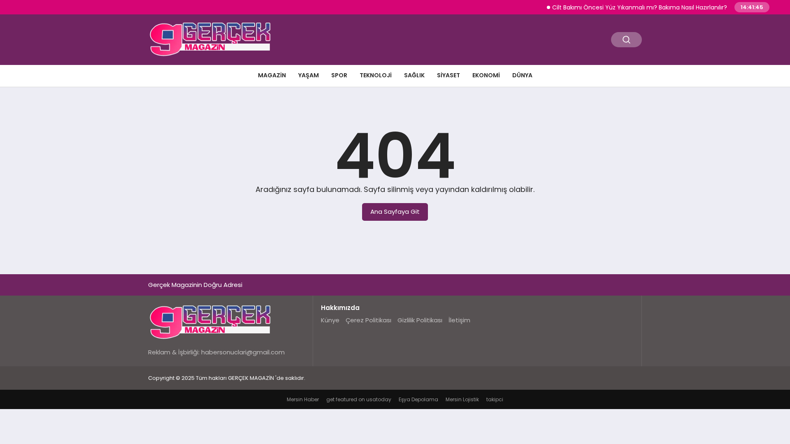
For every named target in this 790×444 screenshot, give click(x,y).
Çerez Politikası (368, 320)
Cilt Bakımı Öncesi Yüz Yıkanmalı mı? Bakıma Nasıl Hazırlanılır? (633, 7)
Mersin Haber (303, 399)
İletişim (459, 320)
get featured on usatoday (358, 399)
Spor (339, 75)
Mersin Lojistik (462, 399)
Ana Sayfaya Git (395, 211)
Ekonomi (486, 75)
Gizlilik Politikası (419, 320)
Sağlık (414, 75)
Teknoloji (376, 75)
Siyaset (448, 75)
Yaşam (308, 75)
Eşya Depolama (418, 399)
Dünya (522, 75)
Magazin (272, 75)
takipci (494, 399)
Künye (330, 320)
